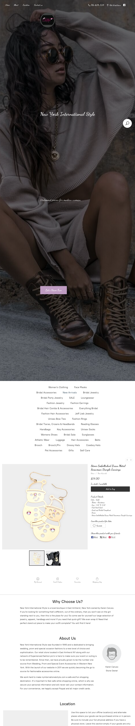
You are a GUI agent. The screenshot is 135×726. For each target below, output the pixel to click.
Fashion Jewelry (55, 403)
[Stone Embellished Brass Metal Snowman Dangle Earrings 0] (36, 558)
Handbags (45, 429)
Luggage (60, 439)
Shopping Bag (97, 582)
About (16, 5)
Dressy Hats (73, 445)
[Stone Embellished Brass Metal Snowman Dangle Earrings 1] (53, 558)
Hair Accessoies (80, 439)
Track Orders (57, 582)
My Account (38, 582)
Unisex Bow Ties (57, 418)
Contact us (38, 5)
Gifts (71, 450)
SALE (72, 397)
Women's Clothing (58, 387)
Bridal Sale (70, 434)
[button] (98, 526)
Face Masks (80, 387)
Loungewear (87, 397)
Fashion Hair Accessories (55, 413)
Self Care (85, 450)
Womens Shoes (49, 434)
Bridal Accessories (46, 392)
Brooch (38, 445)
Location (26, 5)
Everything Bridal (88, 408)
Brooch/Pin (55, 445)
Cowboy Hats (93, 445)
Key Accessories (66, 429)
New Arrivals (70, 392)
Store (7, 5)
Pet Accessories (53, 450)
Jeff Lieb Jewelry (84, 413)
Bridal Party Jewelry (52, 397)
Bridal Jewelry (91, 392)
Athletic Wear (42, 439)
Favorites (77, 582)
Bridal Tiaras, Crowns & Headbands (55, 424)
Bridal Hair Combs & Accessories (55, 408)
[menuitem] (127, 460)
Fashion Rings (79, 418)
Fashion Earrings (79, 403)
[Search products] (127, 123)
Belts (97, 439)
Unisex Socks (88, 429)
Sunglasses (88, 434)
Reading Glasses (90, 424)
